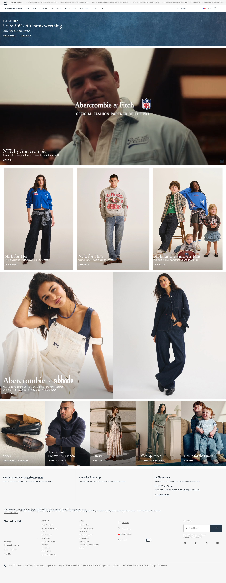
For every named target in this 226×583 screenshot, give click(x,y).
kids (74, 8)
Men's (45, 8)
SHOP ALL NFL (160, 264)
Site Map (116, 565)
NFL (51, 8)
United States (126, 534)
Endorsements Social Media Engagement (96, 565)
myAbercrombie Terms (54, 565)
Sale (94, 8)
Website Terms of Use (72, 565)
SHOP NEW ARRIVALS (57, 461)
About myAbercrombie (87, 528)
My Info (82, 548)
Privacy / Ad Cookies (15, 565)
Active (67, 8)
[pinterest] (206, 543)
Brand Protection (47, 525)
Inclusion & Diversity (48, 541)
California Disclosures (49, 554)
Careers (44, 531)
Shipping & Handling (86, 535)
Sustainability (46, 551)
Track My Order (84, 541)
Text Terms (40, 565)
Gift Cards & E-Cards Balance (89, 544)
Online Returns (84, 538)
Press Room (45, 548)
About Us (103, 8)
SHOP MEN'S (25, 35)
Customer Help (84, 525)
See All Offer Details (11, 513)
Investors (45, 544)
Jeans (59, 8)
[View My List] (209, 8)
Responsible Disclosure (159, 565)
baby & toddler (84, 8)
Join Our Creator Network (50, 528)
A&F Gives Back (47, 535)
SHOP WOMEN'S (9, 35)
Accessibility (46, 538)
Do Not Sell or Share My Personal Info (135, 565)
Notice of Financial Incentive (192, 537)
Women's (36, 8)
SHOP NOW (7, 393)
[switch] (118, 539)
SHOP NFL (7, 160)
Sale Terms (29, 565)
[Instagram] (184, 543)
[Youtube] (217, 543)
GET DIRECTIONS (162, 495)
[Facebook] (195, 543)
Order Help (83, 531)
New (27, 8)
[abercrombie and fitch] (13, 8)
